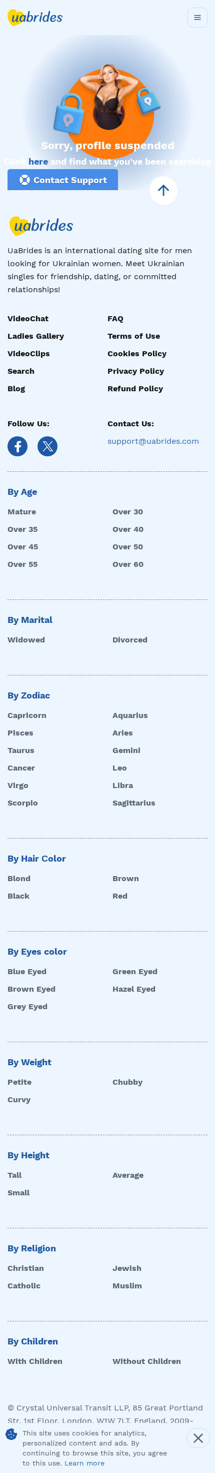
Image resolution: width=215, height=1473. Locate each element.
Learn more (84, 1463)
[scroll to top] (163, 191)
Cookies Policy (137, 353)
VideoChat (28, 318)
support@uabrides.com (153, 441)
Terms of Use (134, 336)
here (38, 161)
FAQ (116, 318)
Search (21, 371)
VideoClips (29, 353)
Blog (16, 388)
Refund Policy (135, 388)
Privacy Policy (136, 371)
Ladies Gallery (36, 336)
